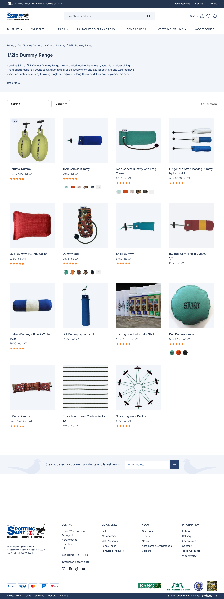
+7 (98, 272)
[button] (32, 178)
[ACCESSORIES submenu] (216, 29)
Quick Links (110, 524)
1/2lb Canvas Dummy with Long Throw (136, 171)
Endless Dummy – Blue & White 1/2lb (30, 336)
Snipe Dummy (125, 254)
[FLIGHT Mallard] (92, 187)
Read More (13, 82)
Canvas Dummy (56, 45)
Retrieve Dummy (20, 169)
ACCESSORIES (204, 29)
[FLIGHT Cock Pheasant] (79, 272)
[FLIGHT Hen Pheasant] (85, 272)
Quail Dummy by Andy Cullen (28, 254)
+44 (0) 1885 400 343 (75, 555)
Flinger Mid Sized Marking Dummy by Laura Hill (191, 171)
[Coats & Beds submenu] (148, 29)
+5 (98, 187)
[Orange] (72, 187)
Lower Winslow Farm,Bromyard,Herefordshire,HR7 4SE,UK (74, 540)
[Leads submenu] (67, 29)
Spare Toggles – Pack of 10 (133, 416)
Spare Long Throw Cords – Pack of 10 (85, 419)
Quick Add (34, 165)
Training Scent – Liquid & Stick (135, 334)
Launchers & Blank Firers (96, 29)
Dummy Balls (71, 254)
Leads (61, 29)
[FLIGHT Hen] (85, 187)
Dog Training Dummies (31, 45)
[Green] (66, 187)
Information (191, 524)
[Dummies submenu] (21, 29)
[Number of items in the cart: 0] (215, 16)
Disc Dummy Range (181, 334)
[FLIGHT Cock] (79, 187)
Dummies (13, 29)
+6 (151, 192)
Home (10, 45)
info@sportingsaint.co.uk (76, 561)
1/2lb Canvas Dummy (76, 169)
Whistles (38, 29)
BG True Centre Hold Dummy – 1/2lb (189, 256)
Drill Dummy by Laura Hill (79, 334)
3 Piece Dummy (20, 416)
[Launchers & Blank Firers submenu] (117, 29)
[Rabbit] (185, 353)
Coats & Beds (136, 29)
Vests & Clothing (170, 29)
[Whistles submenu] (47, 29)
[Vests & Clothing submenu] (185, 29)
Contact (68, 524)
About (146, 524)
